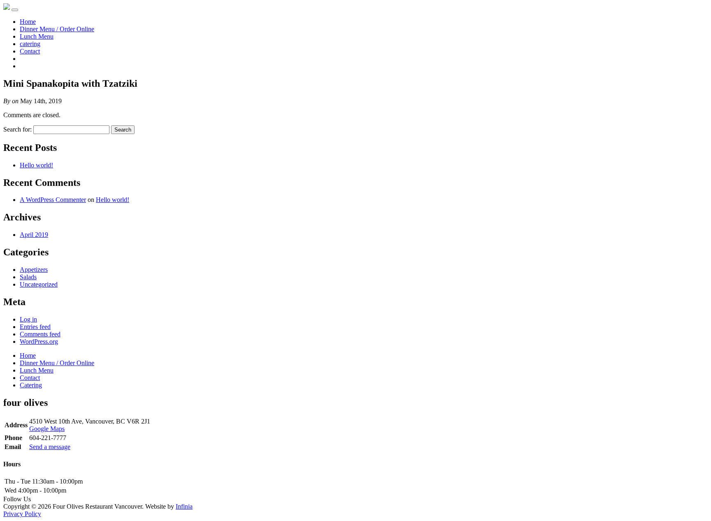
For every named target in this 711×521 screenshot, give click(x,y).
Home (28, 21)
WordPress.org (39, 341)
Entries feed (35, 326)
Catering (31, 385)
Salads (28, 276)
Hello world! (36, 165)
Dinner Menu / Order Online (57, 28)
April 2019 (34, 234)
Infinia (184, 506)
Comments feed (40, 334)
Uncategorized (39, 284)
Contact (30, 51)
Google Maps (47, 428)
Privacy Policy (22, 513)
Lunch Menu (36, 36)
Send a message (49, 446)
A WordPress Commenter (53, 199)
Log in (28, 319)
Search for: (17, 129)
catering (30, 43)
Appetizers (34, 269)
